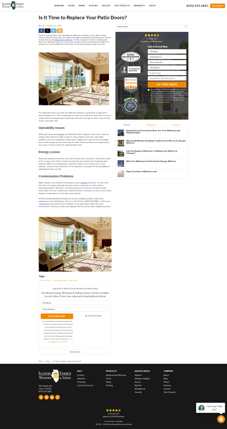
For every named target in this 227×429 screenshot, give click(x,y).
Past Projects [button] (122, 5)
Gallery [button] (106, 5)
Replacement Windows (116, 375)
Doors (108, 378)
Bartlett (138, 385)
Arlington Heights (142, 378)
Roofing (109, 385)
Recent (127, 125)
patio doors (73, 280)
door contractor (45, 280)
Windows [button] (59, 5)
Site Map (119, 421)
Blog (166, 378)
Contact (80, 375)
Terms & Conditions (61, 342)
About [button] (152, 5)
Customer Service (85, 385)
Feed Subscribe (94, 316)
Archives (176, 125)
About (166, 375)
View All (138, 392)
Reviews (167, 385)
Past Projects (170, 392)
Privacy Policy (110, 421)
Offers (166, 382)
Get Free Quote (167, 84)
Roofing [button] (93, 5)
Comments (74, 352)
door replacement (60, 280)
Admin (44, 26)
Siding (108, 382)
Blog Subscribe (57, 316)
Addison (138, 375)
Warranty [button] (139, 5)
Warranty (81, 378)
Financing (81, 382)
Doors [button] (71, 5)
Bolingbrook (140, 389)
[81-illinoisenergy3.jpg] (75, 244)
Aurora (138, 382)
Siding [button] (82, 5)
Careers (167, 389)
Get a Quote (217, 6)
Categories (151, 125)
